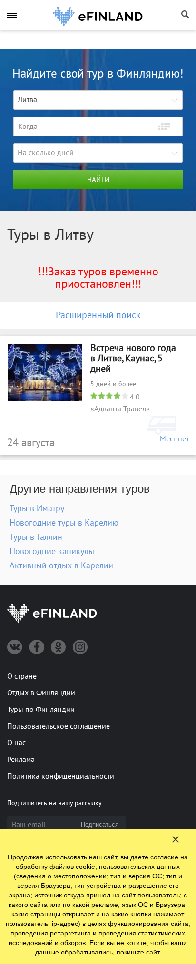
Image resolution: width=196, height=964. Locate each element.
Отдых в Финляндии (41, 693)
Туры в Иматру (37, 509)
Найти (98, 179)
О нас (16, 743)
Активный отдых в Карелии (61, 566)
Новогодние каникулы (52, 551)
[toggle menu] (12, 14)
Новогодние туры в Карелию (64, 523)
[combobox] (98, 100)
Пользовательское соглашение (58, 726)
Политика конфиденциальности (60, 776)
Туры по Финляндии (41, 709)
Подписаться (99, 824)
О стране (22, 676)
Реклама (21, 759)
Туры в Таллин (36, 537)
